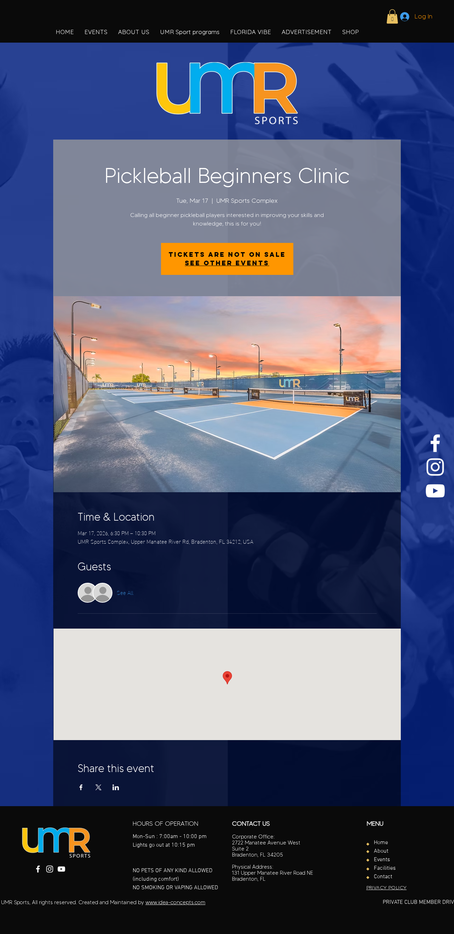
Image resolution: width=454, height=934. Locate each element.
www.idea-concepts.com (175, 902)
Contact (383, 876)
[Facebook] (435, 443)
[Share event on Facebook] (81, 787)
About (381, 851)
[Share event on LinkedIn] (115, 787)
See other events (227, 263)
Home (381, 842)
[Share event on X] (98, 787)
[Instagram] (435, 467)
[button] (190, 32)
